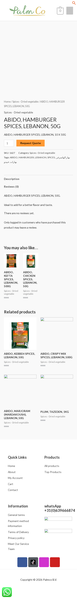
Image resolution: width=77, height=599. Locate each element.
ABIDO (14, 157)
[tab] (38, 179)
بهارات (13, 161)
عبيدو (6, 161)
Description (11, 179)
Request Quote (30, 143)
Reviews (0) (11, 186)
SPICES (51, 157)
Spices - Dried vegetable (25, 101)
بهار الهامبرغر (63, 157)
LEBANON (40, 157)
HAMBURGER (26, 157)
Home (7, 101)
